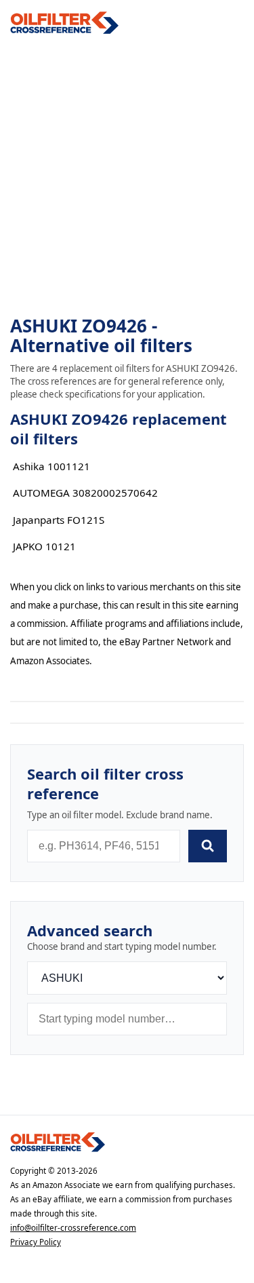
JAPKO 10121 (44, 546)
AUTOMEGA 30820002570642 (85, 492)
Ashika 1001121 (51, 466)
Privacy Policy (35, 1242)
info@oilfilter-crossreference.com (73, 1228)
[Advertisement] (127, 175)
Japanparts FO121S (58, 519)
